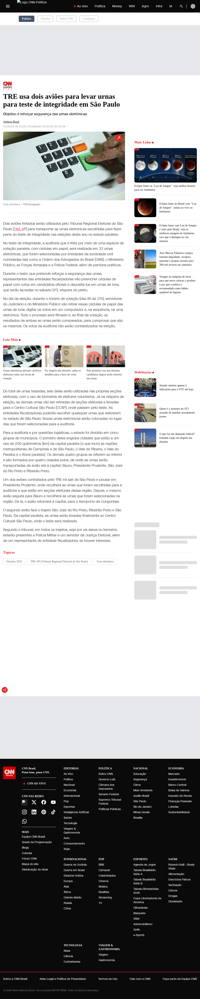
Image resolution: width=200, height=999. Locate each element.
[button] (64, 171)
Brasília (137, 818)
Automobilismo (142, 924)
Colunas (27, 853)
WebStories (143, 372)
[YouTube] (53, 802)
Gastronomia (107, 960)
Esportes (69, 807)
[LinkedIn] (34, 812)
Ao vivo (82, 6)
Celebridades (107, 876)
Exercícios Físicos (179, 879)
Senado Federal (109, 794)
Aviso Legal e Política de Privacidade (63, 979)
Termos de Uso (107, 979)
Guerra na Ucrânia (75, 865)
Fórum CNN (29, 859)
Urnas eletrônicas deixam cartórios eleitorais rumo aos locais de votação (22, 374)
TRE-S (19, 229)
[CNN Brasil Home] (41, 6)
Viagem (103, 955)
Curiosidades (72, 962)
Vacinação (174, 885)
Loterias (173, 807)
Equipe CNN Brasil (33, 837)
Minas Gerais (141, 812)
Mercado (174, 774)
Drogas (172, 896)
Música (103, 886)
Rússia (68, 903)
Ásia (66, 886)
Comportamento (74, 843)
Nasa (67, 951)
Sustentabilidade (179, 812)
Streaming (105, 897)
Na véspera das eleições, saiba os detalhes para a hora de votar (63, 372)
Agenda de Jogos (144, 865)
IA (170, 6)
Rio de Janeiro (142, 807)
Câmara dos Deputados (106, 787)
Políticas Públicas (110, 809)
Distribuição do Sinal (35, 869)
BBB (101, 865)
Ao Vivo (68, 774)
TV (100, 903)
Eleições (45, 18)
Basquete (139, 913)
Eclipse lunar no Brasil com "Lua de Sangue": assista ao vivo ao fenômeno (177, 207)
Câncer (173, 890)
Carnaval (104, 870)
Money (117, 6)
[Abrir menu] (8, 6)
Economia (70, 790)
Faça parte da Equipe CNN (180, 979)
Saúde (68, 818)
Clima (137, 785)
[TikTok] (53, 812)
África (67, 892)
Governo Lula (107, 779)
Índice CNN (66, 18)
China (67, 908)
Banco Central (177, 785)
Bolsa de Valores (178, 790)
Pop (66, 801)
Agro (145, 6)
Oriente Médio (72, 897)
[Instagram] (24, 812)
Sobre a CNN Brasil (15, 979)
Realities (104, 892)
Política (100, 6)
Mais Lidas (142, 142)
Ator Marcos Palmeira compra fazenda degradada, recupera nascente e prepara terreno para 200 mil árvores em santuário (176, 259)
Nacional (69, 785)
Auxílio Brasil (141, 796)
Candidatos (89, 18)
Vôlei (136, 919)
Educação (139, 774)
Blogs (25, 848)
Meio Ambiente (143, 790)
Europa (68, 881)
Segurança (140, 779)
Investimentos (177, 779)
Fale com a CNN (140, 979)
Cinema (103, 881)
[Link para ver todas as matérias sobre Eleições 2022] (7, 85)
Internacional (72, 796)
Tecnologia (70, 823)
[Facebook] (43, 802)
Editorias (71, 768)
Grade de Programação (37, 842)
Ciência (68, 956)
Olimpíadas (140, 908)
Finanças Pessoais (180, 801)
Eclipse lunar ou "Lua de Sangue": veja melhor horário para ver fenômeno (164, 187)
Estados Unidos (73, 876)
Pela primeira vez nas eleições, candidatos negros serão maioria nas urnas (104, 374)
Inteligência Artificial (76, 812)
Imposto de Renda (180, 796)
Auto (67, 838)
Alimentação (176, 874)
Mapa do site (30, 864)
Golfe (136, 930)
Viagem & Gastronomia (72, 830)
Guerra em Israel (74, 870)
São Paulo (139, 801)
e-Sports (138, 935)
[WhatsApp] (24, 821)
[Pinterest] (43, 812)
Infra (159, 6)
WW (132, 6)
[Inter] (24, 802)
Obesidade (175, 901)
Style (67, 849)
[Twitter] (34, 802)
